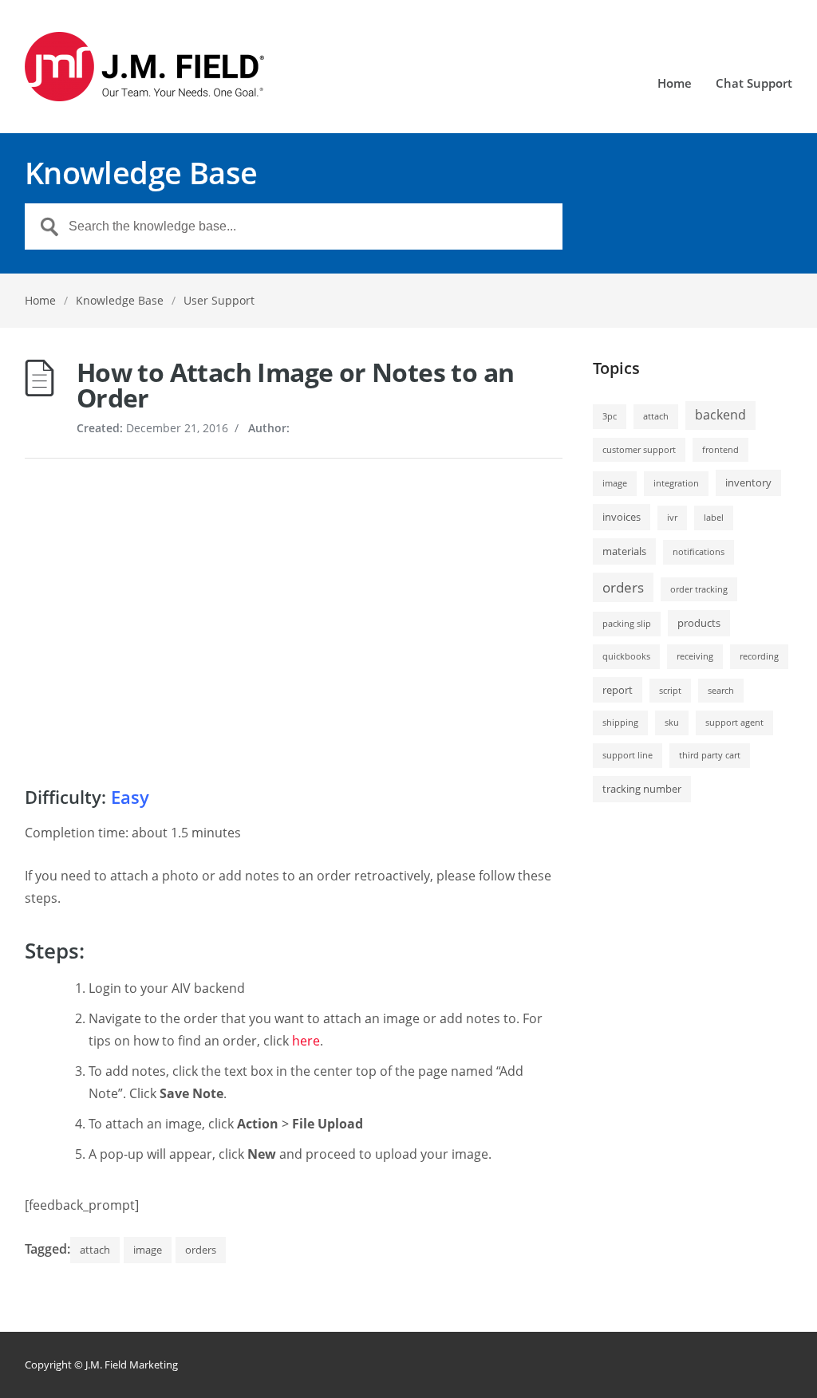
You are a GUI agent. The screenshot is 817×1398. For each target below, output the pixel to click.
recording (759, 656)
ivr (672, 517)
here (306, 1040)
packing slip (626, 623)
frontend (720, 449)
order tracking (699, 589)
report (617, 690)
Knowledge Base (120, 300)
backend (720, 414)
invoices (621, 517)
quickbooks (626, 656)
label (714, 517)
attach (95, 1249)
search (721, 690)
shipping (620, 722)
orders (200, 1249)
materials (624, 551)
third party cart (709, 755)
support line (627, 755)
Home (674, 84)
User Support (219, 300)
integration (676, 483)
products (698, 623)
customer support (639, 449)
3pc (609, 416)
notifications (698, 551)
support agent (734, 722)
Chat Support (754, 84)
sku (672, 722)
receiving (695, 656)
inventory (748, 482)
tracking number (641, 789)
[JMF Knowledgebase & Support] (144, 66)
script (670, 690)
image (147, 1249)
